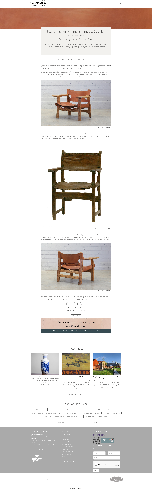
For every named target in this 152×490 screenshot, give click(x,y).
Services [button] (85, 3)
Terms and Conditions (68, 479)
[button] (120, 3)
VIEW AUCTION (60, 59)
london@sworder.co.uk (47, 444)
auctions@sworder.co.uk (47, 436)
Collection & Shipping (67, 454)
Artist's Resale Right (80, 479)
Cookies (59, 479)
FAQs (63, 456)
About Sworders (66, 441)
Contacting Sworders (67, 451)
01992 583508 (36, 440)
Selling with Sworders (67, 444)
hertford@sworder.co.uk (48, 440)
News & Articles (66, 439)
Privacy (106, 479)
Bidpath (80, 488)
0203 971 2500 (36, 444)
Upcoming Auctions (66, 434)
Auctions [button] (66, 3)
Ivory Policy (90, 479)
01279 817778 (36, 436)
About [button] (103, 3)
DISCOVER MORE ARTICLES (76, 394)
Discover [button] (94, 3)
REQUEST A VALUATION (74, 59)
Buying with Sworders (67, 446)
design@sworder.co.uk (71, 310)
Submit (95, 422)
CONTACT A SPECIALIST (89, 59)
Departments (76, 3)
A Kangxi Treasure (45, 377)
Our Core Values (98, 479)
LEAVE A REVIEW (37, 449)
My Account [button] (112, 3)
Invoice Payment (66, 449)
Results (64, 436)
